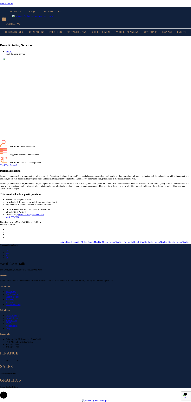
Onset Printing (12, 318)
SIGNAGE (167, 32)
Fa (7, 250)
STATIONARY (150, 32)
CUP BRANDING (36, 32)
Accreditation (11, 326)
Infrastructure (11, 320)
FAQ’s (32, 11)
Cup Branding (12, 294)
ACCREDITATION (52, 11)
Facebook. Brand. (130, 242)
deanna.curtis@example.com (31, 214)
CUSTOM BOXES (14, 32)
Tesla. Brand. (153, 242)
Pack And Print (6, 3)
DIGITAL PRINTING (77, 32)
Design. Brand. (64, 242)
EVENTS (181, 32)
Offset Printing (12, 315)
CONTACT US (13, 24)
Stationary (10, 299)
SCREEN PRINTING (101, 32)
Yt (7, 257)
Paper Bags (11, 291)
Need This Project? (8, 165)
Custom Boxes (12, 297)
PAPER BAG (55, 32)
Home (9, 51)
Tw (7, 252)
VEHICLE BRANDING (127, 32)
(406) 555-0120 (12, 217)
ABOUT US (15, 11)
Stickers (9, 302)
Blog (8, 328)
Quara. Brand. (108, 242)
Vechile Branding (13, 304)
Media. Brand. (86, 242)
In (6, 255)
